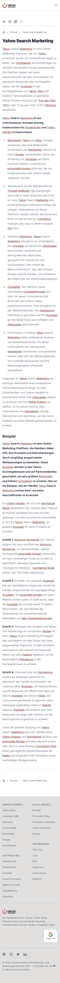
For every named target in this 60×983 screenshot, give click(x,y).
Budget (47, 631)
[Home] (3, 32)
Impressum (38, 867)
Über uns (37, 849)
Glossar (14, 32)
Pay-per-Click (47, 100)
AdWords (23, 190)
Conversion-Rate (46, 746)
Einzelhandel (9, 867)
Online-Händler (16, 503)
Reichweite (14, 140)
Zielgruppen (50, 245)
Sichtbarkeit (23, 63)
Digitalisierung (9, 890)
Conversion (44, 218)
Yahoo (6, 48)
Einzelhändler (33, 127)
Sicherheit (7, 896)
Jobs (35, 855)
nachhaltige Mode (43, 567)
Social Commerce (11, 878)
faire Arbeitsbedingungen (37, 618)
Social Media (9, 827)
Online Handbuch (41, 827)
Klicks (41, 695)
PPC (6, 105)
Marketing (26, 48)
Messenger (8, 833)
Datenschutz (39, 873)
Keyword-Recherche (26, 539)
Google (19, 154)
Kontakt (36, 810)
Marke (6, 755)
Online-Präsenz (37, 401)
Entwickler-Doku (41, 816)
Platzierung (26, 659)
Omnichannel (9, 845)
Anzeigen (26, 86)
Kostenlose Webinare (43, 822)
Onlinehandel (9, 861)
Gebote (27, 654)
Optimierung (45, 672)
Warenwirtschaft (11, 884)
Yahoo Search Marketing (34, 32)
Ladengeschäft (10, 816)
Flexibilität (14, 287)
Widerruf (36, 878)
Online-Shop (8, 810)
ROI (10, 228)
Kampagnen (47, 310)
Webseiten (8, 822)
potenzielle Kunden (19, 168)
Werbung (50, 105)
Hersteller (7, 873)
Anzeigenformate (34, 291)
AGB (34, 861)
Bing (40, 91)
